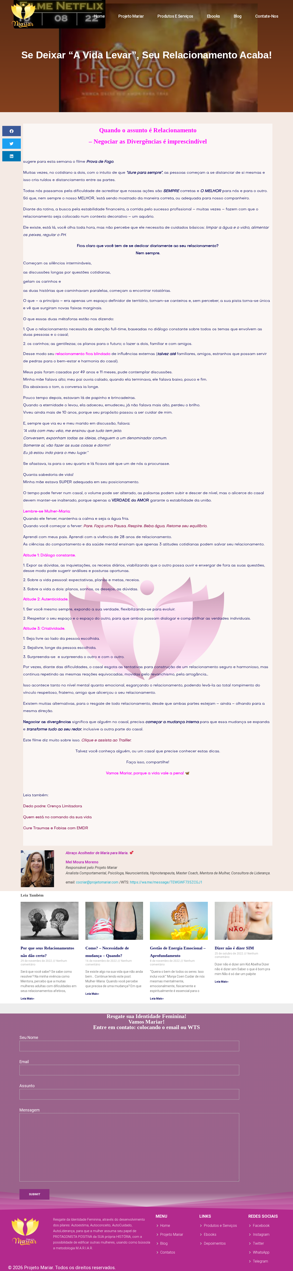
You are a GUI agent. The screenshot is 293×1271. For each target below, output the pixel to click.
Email (24, 1062)
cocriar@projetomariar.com (97, 882)
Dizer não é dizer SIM (234, 948)
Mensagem (29, 1110)
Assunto (27, 1086)
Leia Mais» (27, 998)
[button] (11, 131)
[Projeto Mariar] (23, 15)
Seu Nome (28, 1037)
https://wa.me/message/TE (166, 882)
